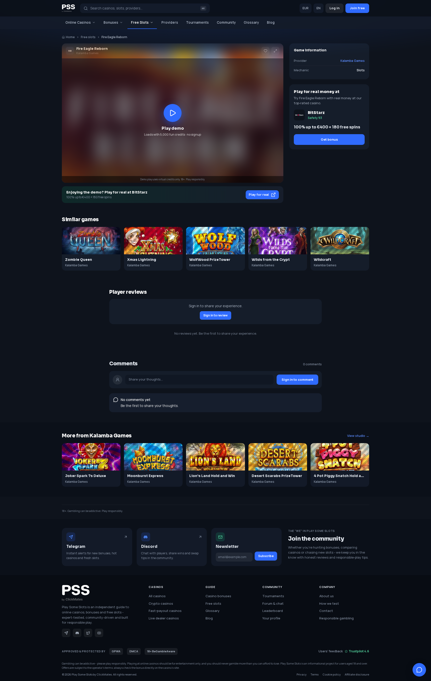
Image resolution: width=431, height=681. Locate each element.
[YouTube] (99, 633)
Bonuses (111, 22)
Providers (169, 22)
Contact (326, 610)
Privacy (302, 674)
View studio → (358, 436)
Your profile (271, 618)
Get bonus (329, 139)
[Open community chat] (419, 670)
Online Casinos (78, 22)
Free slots (88, 37)
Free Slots (140, 22)
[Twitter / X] (88, 633)
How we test (329, 603)
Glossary (251, 22)
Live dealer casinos (164, 618)
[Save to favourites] (265, 51)
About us (326, 596)
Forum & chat (273, 603)
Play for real (259, 194)
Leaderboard (272, 610)
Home (70, 37)
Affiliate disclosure (357, 674)
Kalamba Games (352, 61)
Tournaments (197, 22)
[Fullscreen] (275, 51)
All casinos (157, 596)
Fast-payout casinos (165, 610)
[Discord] (77, 633)
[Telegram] (66, 633)
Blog (271, 22)
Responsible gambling (336, 618)
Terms (315, 674)
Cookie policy (332, 674)
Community (226, 22)
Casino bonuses (218, 596)
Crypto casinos (161, 603)
